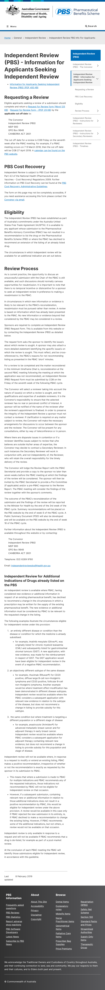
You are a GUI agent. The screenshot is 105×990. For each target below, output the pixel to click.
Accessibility (37, 906)
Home (7, 37)
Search (92, 26)
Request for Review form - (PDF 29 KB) (30, 110)
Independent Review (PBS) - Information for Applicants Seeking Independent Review (84, 78)
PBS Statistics (13, 917)
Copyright (36, 919)
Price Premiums (64, 948)
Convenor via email (14, 199)
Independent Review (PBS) (84, 55)
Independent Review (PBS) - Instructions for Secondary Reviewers (83, 133)
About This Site (39, 901)
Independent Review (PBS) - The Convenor (82, 65)
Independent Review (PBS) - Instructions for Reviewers (83, 121)
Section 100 (87, 917)
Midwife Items (63, 913)
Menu (13, 26)
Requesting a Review (84, 89)
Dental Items (62, 901)
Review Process (82, 111)
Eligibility (79, 103)
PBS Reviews (12, 912)
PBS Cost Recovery (83, 96)
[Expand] (97, 65)
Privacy (35, 910)
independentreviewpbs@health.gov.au (30, 565)
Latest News (12, 936)
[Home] (52, 12)
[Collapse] (97, 78)
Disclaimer (36, 914)
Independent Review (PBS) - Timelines (82, 144)
